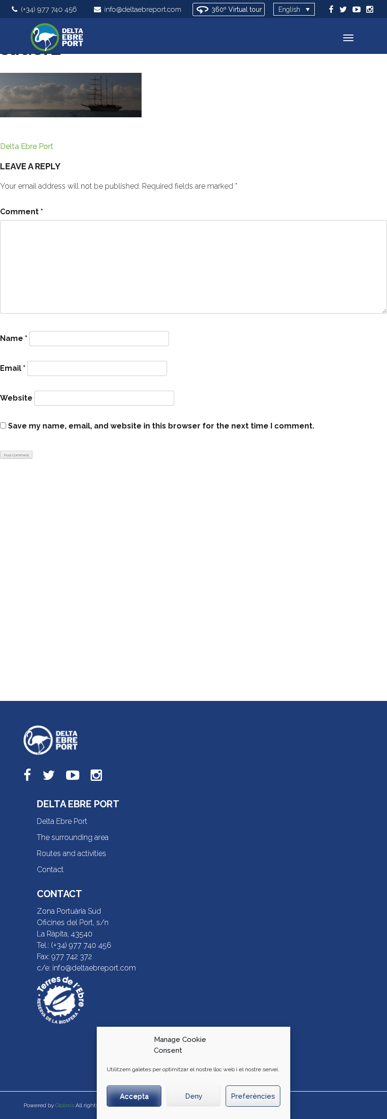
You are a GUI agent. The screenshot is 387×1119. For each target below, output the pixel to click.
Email (12, 368)
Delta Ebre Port (26, 146)
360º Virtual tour (236, 9)
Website (16, 397)
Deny (193, 1096)
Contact (50, 869)
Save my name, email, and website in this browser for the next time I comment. (161, 425)
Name (13, 338)
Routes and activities (71, 853)
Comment (21, 211)
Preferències (253, 1096)
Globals (64, 1105)
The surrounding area (73, 837)
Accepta (134, 1096)
